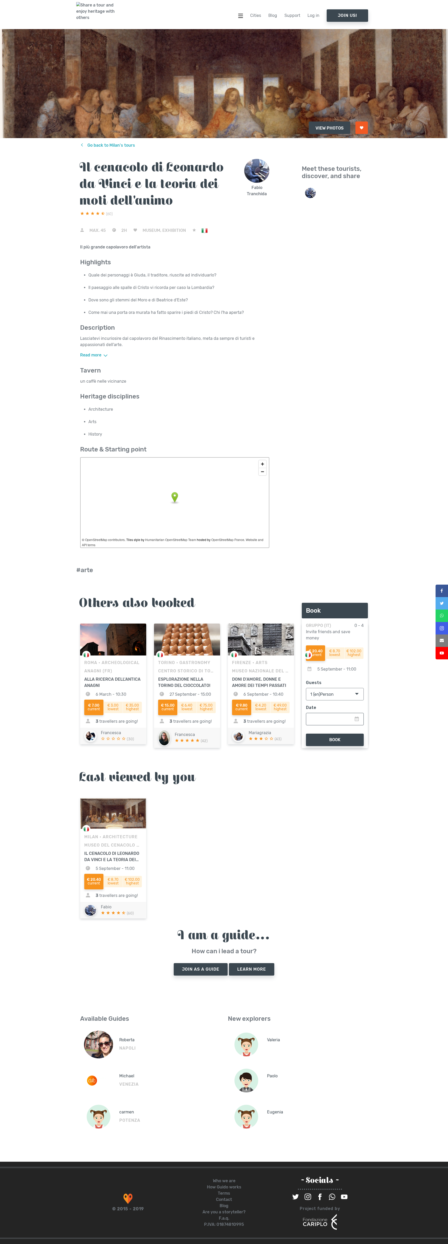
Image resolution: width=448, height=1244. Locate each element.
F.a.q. (224, 1218)
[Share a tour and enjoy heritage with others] (95, 11)
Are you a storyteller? (224, 1211)
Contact (224, 1199)
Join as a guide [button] (200, 969)
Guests (314, 682)
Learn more (251, 969)
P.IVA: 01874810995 (224, 1224)
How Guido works (224, 1187)
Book (334, 739)
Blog (224, 1205)
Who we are (224, 1180)
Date (311, 707)
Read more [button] (91, 355)
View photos (330, 128)
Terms (224, 1193)
